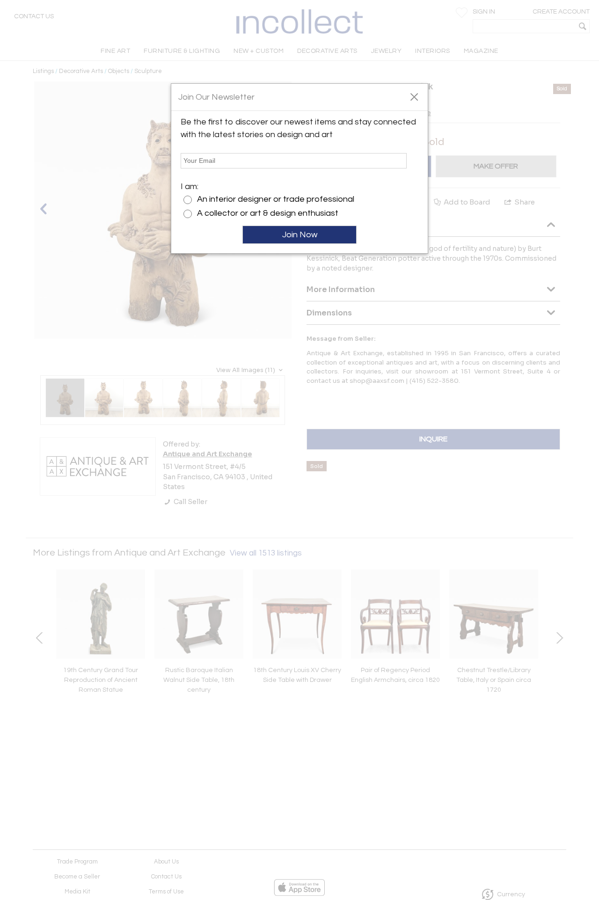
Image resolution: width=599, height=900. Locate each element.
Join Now (299, 234)
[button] (413, 96)
